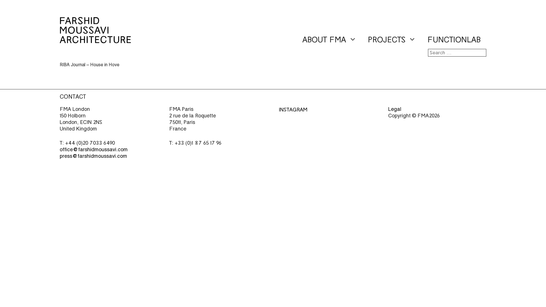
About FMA (324, 39)
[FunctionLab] (95, 39)
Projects (387, 39)
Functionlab (454, 39)
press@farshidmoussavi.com (93, 156)
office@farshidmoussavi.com (94, 149)
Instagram (293, 110)
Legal (394, 109)
